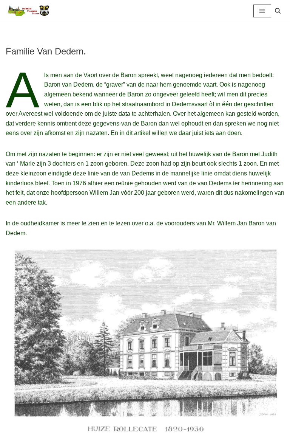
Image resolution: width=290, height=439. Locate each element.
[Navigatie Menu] (262, 11)
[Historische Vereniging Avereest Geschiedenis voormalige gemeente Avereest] (28, 10)
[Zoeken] (278, 11)
